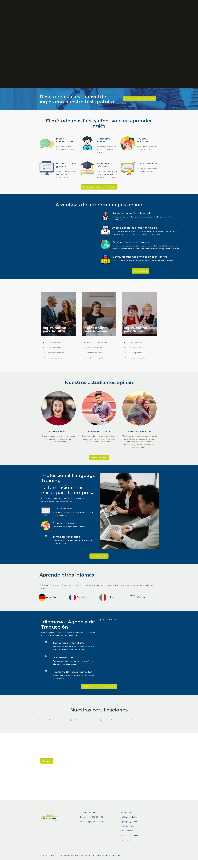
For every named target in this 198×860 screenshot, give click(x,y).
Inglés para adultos (128, 817)
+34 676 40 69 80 (95, 817)
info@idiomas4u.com (95, 821)
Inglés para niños (127, 826)
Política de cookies (113, 855)
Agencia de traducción (130, 835)
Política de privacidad (94, 855)
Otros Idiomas (126, 831)
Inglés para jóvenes (128, 821)
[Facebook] (155, 855)
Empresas (124, 840)
